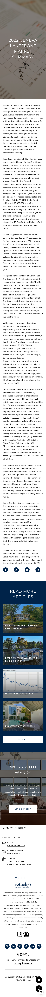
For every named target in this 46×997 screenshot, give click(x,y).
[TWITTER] (39, 946)
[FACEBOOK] (19, 946)
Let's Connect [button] (23, 809)
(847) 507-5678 (13, 853)
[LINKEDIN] (13, 946)
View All (23, 739)
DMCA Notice (23, 980)
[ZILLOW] (26, 946)
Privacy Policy (33, 976)
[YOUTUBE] (32, 946)
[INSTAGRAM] (7, 946)
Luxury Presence (23, 963)
